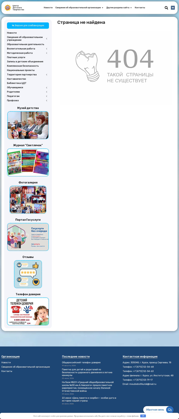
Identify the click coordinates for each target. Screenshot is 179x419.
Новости (12, 33)
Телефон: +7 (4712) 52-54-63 (138, 371)
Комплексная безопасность (23, 66)
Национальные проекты (21, 70)
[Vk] (173, 8)
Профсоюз (13, 100)
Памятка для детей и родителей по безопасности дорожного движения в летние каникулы (87, 372)
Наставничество (16, 79)
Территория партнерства (22, 74)
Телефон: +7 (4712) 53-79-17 (138, 380)
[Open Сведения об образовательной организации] (102, 7)
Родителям (13, 91)
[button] (166, 8)
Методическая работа (20, 53)
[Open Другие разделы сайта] (131, 7)
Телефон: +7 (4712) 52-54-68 (138, 367)
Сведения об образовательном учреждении (25, 38)
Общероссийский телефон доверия (81, 362)
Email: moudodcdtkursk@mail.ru (139, 384)
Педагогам (13, 96)
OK (143, 416)
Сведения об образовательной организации (25, 367)
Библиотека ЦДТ (16, 83)
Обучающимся (15, 87)
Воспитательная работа (21, 48)
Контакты (6, 371)
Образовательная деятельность (25, 44)
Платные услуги (16, 57)
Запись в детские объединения (25, 61)
